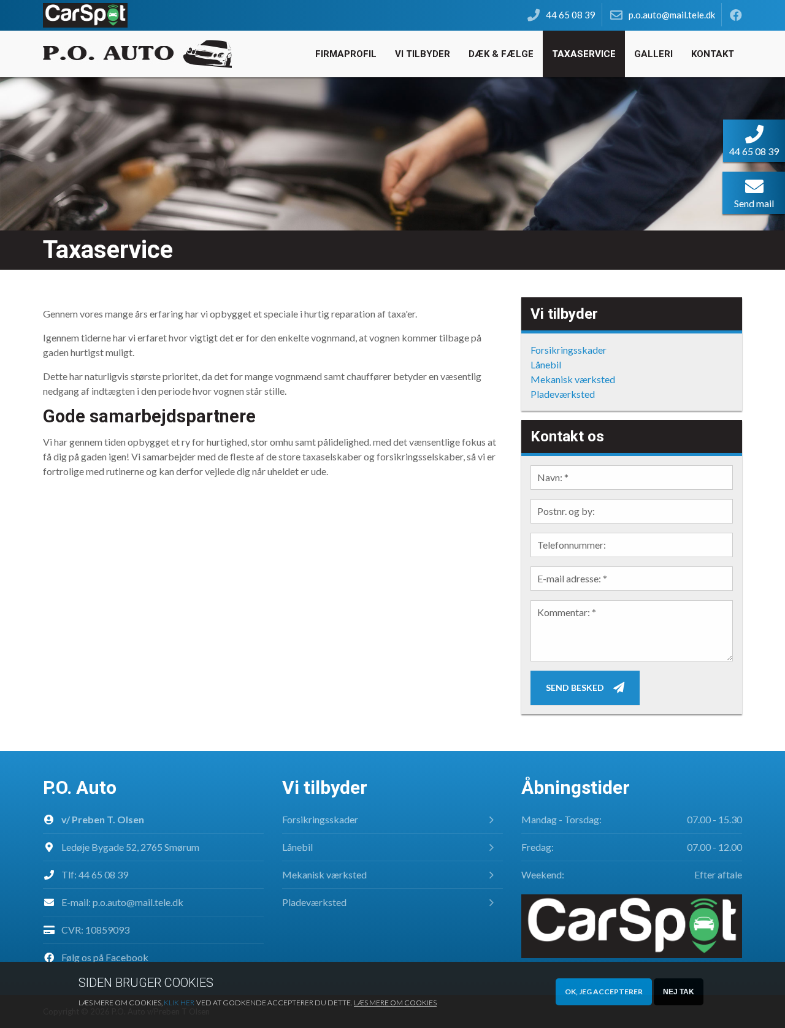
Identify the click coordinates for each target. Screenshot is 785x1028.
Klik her (179, 1002)
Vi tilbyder (422, 53)
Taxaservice (584, 53)
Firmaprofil (346, 53)
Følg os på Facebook (104, 957)
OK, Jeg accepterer (604, 991)
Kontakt (712, 53)
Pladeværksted (562, 394)
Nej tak (678, 992)
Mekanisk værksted (572, 379)
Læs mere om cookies (395, 1002)
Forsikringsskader (568, 350)
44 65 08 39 (103, 874)
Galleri (653, 53)
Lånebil (545, 364)
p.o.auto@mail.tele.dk (138, 902)
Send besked (575, 687)
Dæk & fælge (501, 53)
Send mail (754, 203)
